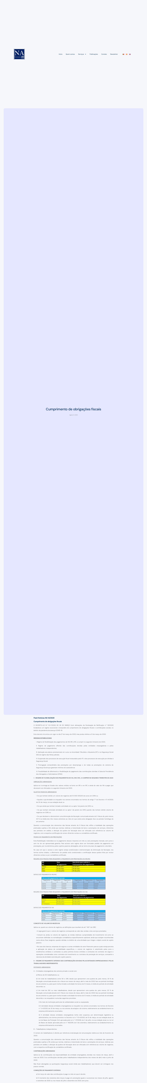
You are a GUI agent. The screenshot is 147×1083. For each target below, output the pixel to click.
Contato (104, 54)
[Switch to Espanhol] (126, 54)
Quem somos (70, 54)
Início (60, 54)
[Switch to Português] (123, 54)
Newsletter (114, 54)
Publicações (94, 54)
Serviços (81, 54)
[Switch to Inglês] (130, 54)
